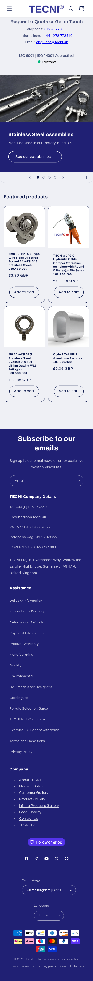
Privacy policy (70, 959)
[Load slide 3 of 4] (49, 177)
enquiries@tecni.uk (52, 42)
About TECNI (30, 780)
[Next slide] (63, 177)
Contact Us (28, 818)
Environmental (21, 676)
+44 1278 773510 (58, 35)
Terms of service (20, 966)
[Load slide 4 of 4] (55, 177)
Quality (15, 665)
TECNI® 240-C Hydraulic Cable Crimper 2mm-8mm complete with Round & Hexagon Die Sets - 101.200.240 (68, 265)
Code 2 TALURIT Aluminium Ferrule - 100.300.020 (67, 358)
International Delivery (27, 611)
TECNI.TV (27, 825)
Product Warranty (24, 644)
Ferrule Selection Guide (29, 708)
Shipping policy (46, 966)
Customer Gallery (33, 793)
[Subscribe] (78, 480)
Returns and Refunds (27, 622)
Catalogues (19, 698)
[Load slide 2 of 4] (43, 177)
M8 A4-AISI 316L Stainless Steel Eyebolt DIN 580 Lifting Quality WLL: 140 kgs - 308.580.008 (23, 364)
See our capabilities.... (35, 156)
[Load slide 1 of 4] (38, 177)
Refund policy (47, 959)
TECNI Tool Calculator (28, 719)
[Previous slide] (30, 177)
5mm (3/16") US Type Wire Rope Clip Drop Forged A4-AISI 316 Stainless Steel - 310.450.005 (24, 261)
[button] (9, 8)
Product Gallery (32, 799)
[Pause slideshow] (88, 177)
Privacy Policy (21, 752)
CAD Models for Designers (31, 687)
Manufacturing (21, 654)
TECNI (29, 959)
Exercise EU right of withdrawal (35, 730)
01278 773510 (56, 29)
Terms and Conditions (27, 741)
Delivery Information (26, 600)
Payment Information (27, 633)
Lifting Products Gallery (39, 805)
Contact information (73, 966)
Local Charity (30, 812)
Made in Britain (32, 786)
